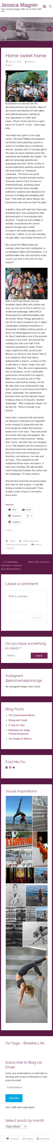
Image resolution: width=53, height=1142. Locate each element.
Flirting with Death (17, 720)
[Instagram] (10, 767)
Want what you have (40, 562)
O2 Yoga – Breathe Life (24, 1043)
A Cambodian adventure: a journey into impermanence (11, 565)
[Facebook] (6, 767)
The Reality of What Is (20, 739)
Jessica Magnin (19, 5)
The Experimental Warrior (21, 715)
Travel (12, 541)
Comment (37, 617)
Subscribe (14, 1098)
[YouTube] (14, 767)
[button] (18, 814)
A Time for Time (16, 725)
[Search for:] (18, 656)
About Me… (26, 29)
